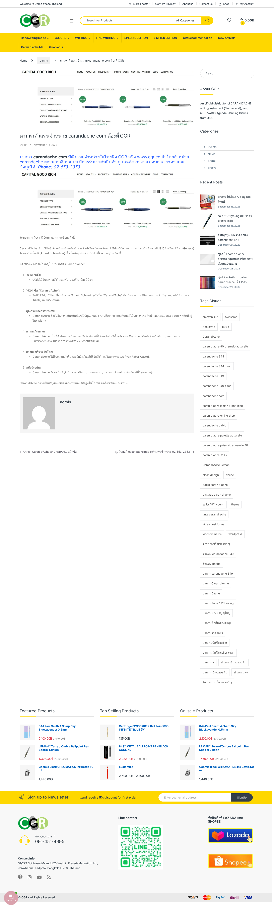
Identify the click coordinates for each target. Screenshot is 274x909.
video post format (214, 524)
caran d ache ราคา (215, 455)
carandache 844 (213, 356)
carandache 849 (213, 376)
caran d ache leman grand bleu (223, 405)
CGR (24, 897)
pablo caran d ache (215, 484)
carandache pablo (214, 425)
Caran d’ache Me (32, 47)
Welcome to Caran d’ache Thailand (41, 3)
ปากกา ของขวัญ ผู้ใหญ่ (216, 613)
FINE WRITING (106, 37)
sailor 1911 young (213, 504)
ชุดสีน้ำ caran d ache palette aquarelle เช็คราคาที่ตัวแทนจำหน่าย (235, 258)
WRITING (81, 37)
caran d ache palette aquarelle (222, 435)
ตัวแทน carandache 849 (218, 554)
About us (187, 3)
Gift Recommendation (197, 37)
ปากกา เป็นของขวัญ (215, 672)
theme (235, 504)
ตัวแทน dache (211, 563)
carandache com (213, 396)
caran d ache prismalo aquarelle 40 (225, 445)
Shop (226, 3)
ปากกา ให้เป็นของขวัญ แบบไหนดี (235, 199)
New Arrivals (226, 37)
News (211, 154)
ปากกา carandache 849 (218, 573)
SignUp (242, 797)
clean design (211, 475)
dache (230, 475)
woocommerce (212, 534)
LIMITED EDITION (165, 37)
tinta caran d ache (214, 514)
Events (212, 147)
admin (65, 402)
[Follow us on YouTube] (39, 877)
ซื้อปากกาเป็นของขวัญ (216, 544)
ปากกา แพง (241, 672)
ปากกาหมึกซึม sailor (215, 642)
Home (23, 60)
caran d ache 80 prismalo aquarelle (225, 346)
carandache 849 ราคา (217, 386)
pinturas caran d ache (217, 494)
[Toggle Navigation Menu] (71, 21)
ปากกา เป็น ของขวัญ (233, 662)
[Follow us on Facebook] (20, 877)
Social (211, 160)
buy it (225, 326)
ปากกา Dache (211, 593)
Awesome (231, 317)
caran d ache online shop (219, 415)
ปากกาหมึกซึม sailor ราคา (218, 652)
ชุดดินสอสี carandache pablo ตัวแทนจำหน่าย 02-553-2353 (154, 451)
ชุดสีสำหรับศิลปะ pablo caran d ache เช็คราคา (232, 279)
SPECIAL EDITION (136, 37)
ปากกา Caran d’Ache (216, 583)
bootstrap (209, 326)
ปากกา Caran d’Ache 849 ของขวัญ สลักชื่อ (48, 451)
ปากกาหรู (208, 662)
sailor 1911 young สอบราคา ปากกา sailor (235, 218)
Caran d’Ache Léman (216, 465)
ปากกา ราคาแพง (213, 633)
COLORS (60, 37)
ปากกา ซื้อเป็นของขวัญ (217, 623)
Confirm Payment (165, 3)
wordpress (235, 534)
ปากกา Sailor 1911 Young (218, 603)
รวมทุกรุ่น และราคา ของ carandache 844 (233, 237)
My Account (247, 3)
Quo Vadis (56, 47)
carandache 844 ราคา (217, 366)
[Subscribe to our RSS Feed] (49, 877)
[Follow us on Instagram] (29, 877)
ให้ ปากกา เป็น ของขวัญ (217, 682)
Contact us (206, 3)
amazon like (210, 317)
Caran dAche (211, 336)
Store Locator (141, 3)
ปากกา (44, 60)
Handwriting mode (33, 37)
